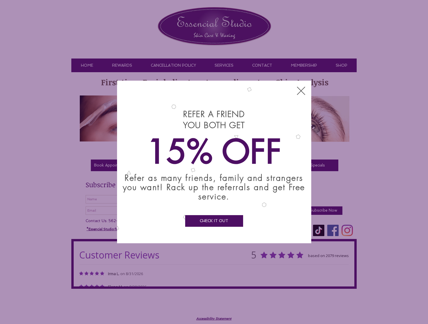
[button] (301, 90)
